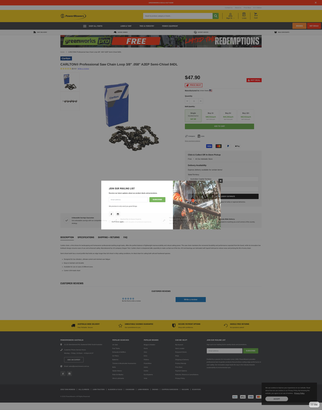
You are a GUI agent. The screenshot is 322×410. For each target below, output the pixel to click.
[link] (111, 213)
